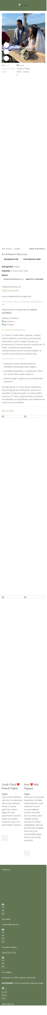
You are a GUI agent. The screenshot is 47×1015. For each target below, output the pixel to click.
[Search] (44, 5)
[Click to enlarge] (6, 58)
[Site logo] (23, 5)
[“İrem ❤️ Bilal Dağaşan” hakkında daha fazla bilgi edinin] (27, 853)
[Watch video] (6, 45)
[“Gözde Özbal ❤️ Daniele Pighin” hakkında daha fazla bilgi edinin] (5, 838)
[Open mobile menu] (3, 5)
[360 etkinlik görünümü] (6, 51)
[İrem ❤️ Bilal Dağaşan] (34, 505)
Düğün (5, 794)
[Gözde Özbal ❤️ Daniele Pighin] (12, 505)
